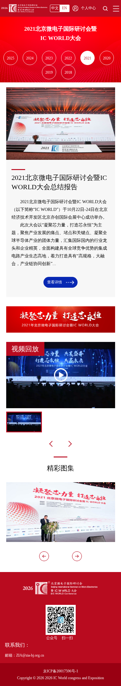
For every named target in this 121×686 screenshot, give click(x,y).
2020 (106, 58)
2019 (49, 72)
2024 (30, 58)
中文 (55, 8)
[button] (77, 556)
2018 (68, 72)
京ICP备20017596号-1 (60, 671)
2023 (49, 58)
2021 (87, 58)
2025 (10, 58)
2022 (68, 58)
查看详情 (55, 282)
